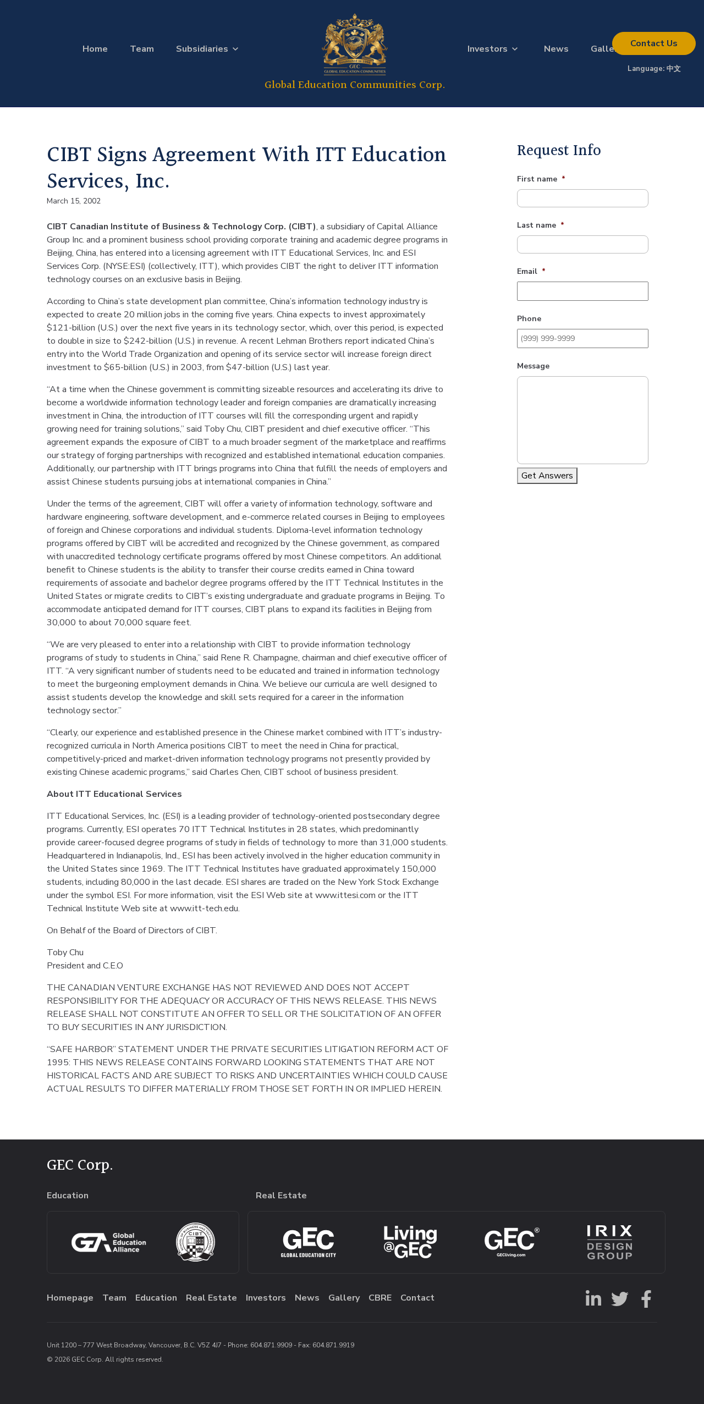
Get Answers (547, 476)
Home (95, 49)
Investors (488, 49)
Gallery (606, 49)
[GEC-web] (512, 1242)
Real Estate (211, 1298)
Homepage (70, 1298)
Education (156, 1298)
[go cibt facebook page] (644, 1298)
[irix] (609, 1242)
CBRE (380, 1298)
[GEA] (108, 1242)
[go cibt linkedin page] (591, 1298)
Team (142, 49)
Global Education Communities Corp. (355, 84)
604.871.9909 (271, 1345)
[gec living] (308, 1242)
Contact (654, 43)
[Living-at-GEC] (410, 1242)
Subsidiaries (202, 49)
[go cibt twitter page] (617, 1298)
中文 (674, 69)
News (556, 49)
